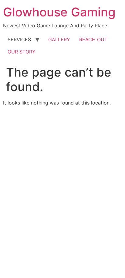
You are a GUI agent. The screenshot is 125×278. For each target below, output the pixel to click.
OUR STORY (21, 52)
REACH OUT (93, 39)
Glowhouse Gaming (59, 12)
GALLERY (59, 39)
